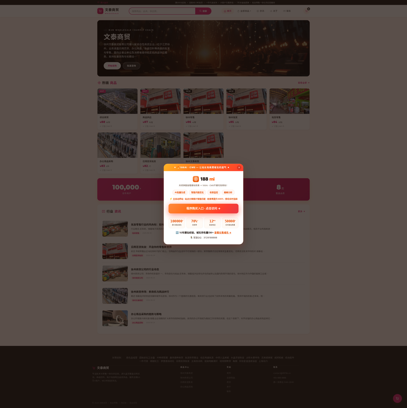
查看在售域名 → (222, 232)
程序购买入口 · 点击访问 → (203, 208)
